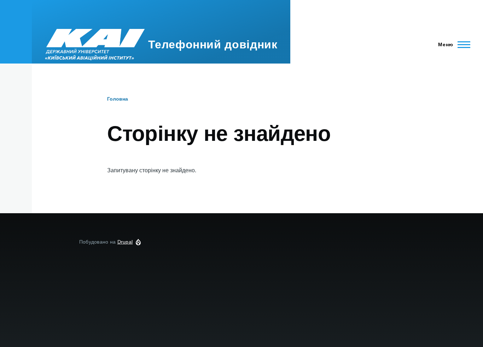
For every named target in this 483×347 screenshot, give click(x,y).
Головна (117, 99)
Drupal (125, 242)
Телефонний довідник (212, 44)
